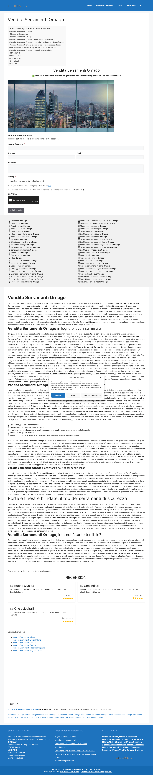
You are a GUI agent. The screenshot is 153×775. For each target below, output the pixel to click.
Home (89, 5)
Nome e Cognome (16, 144)
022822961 (21, 753)
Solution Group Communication (92, 772)
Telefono (12, 153)
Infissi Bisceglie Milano (64, 761)
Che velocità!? (15, 58)
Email (79, 153)
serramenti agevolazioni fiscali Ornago (41, 715)
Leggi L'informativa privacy (62, 769)
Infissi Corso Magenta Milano (67, 740)
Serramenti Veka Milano (119, 747)
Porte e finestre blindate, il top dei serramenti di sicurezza (33, 47)
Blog (141, 5)
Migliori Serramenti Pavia (65, 737)
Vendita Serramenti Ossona (24, 642)
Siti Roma (108, 772)
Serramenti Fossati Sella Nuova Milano (71, 744)
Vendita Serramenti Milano (24, 637)
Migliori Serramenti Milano (120, 742)
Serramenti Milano (110, 737)
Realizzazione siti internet (69, 772)
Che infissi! (14, 61)
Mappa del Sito (95, 769)
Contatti (120, 5)
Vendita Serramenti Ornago (21, 31)
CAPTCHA (12, 194)
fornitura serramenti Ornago (120, 715)
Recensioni (131, 5)
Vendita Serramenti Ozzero (24, 645)
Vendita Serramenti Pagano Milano (27, 651)
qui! (49, 186)
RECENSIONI (15, 53)
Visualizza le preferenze (91, 395)
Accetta (58, 395)
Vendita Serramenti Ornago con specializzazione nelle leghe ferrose (37, 42)
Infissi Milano (115, 739)
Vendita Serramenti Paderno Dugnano (29, 648)
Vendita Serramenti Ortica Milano (27, 640)
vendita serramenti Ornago (69, 715)
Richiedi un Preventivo (19, 34)
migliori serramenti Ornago (53, 717)
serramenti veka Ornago (31, 717)
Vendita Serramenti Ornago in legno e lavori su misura (31, 39)
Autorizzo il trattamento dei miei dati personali (27, 181)
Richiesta (13, 162)
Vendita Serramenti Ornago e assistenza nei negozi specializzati (35, 45)
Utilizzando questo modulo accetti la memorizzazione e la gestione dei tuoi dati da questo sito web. (47, 190)
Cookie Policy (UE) (81, 769)
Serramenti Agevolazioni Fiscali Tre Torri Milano (75, 751)
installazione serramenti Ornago (94, 715)
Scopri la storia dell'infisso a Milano (23, 709)
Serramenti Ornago (16, 715)
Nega (73, 395)
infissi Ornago (97, 717)
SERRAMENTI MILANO (104, 5)
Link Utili (13, 64)
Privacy (12, 177)
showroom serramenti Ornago (77, 717)
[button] (101, 378)
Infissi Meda (60, 747)
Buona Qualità (15, 56)
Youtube (19, 758)
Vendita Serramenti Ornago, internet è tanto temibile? (31, 50)
